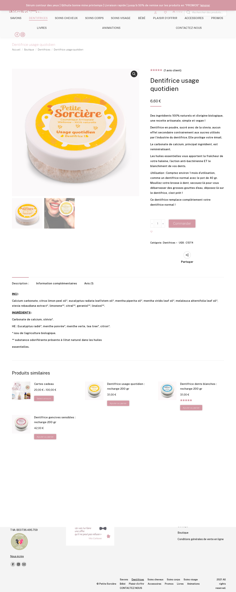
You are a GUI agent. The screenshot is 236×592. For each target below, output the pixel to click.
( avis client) (172, 70)
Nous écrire (17, 556)
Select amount (44, 398)
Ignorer (205, 5)
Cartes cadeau (44, 383)
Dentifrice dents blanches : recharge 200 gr (198, 386)
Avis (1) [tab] (88, 283)
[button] (134, 74)
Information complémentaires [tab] (56, 283)
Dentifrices (169, 242)
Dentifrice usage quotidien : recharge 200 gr (126, 386)
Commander (182, 223)
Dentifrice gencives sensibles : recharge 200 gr (54, 420)
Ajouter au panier (118, 403)
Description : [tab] (20, 283)
